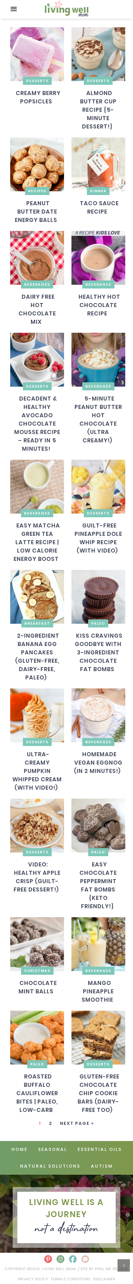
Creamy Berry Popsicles (38, 97)
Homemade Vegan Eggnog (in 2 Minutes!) (98, 762)
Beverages (37, 284)
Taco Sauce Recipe (99, 207)
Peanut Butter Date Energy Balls (36, 211)
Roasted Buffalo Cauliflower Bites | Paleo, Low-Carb (37, 1093)
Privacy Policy (33, 1279)
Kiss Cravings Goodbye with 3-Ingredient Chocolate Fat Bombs (98, 652)
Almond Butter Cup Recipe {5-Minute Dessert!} (98, 109)
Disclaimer (104, 1279)
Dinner (98, 191)
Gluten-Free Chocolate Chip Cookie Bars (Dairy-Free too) (98, 1093)
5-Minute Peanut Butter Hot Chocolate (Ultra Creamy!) (98, 419)
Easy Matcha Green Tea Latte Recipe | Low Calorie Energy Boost (37, 542)
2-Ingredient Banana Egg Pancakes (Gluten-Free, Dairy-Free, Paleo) (37, 656)
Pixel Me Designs (111, 1268)
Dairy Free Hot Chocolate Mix (37, 309)
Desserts (37, 80)
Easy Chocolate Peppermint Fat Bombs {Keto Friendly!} (98, 885)
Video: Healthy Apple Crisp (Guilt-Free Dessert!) (37, 877)
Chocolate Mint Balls (38, 987)
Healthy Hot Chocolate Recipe (99, 305)
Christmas (37, 970)
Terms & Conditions (70, 1279)
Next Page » (77, 1123)
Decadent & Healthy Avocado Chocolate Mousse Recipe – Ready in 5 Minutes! (37, 424)
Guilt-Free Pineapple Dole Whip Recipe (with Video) (98, 538)
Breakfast (37, 623)
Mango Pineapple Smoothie (98, 991)
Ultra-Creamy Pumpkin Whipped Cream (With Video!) (37, 771)
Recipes (37, 191)
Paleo (98, 623)
